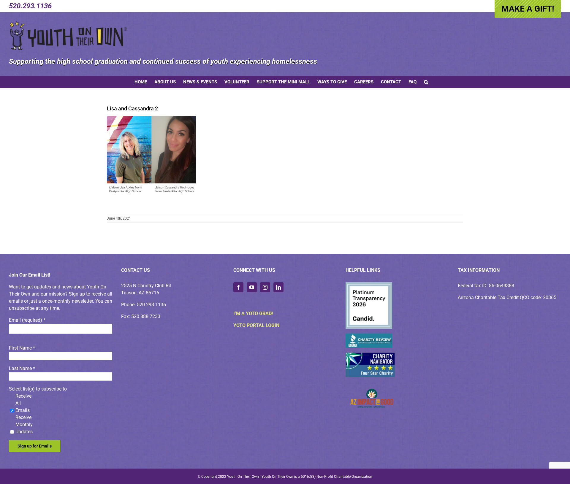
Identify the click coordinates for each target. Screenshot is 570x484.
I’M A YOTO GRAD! (253, 313)
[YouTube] (252, 287)
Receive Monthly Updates (24, 424)
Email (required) (27, 320)
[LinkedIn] (278, 287)
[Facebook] (238, 287)
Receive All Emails (23, 403)
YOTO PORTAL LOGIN (256, 325)
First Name (22, 348)
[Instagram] (265, 287)
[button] (426, 82)
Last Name (22, 368)
